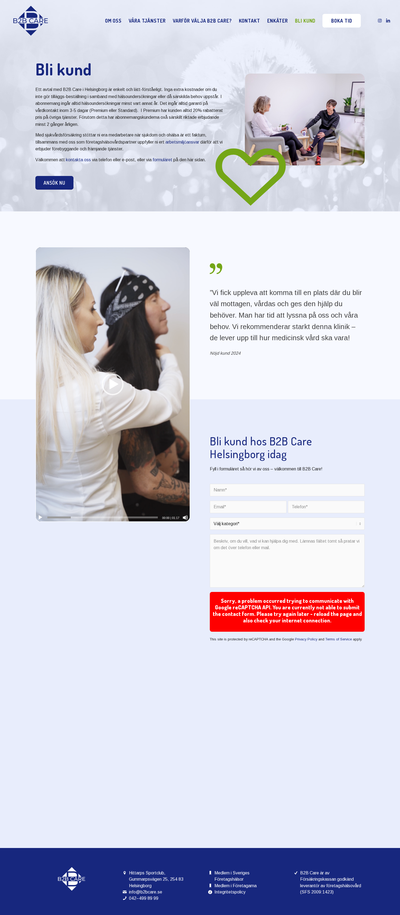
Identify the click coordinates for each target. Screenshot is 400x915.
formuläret (162, 159)
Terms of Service (338, 639)
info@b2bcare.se (145, 892)
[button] (113, 384)
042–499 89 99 (143, 898)
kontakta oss (78, 159)
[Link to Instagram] (380, 20)
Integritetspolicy (229, 892)
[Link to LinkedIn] (388, 20)
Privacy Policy (306, 639)
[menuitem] (113, 20)
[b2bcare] (30, 20)
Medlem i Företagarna (235, 885)
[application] (113, 384)
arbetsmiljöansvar (182, 142)
